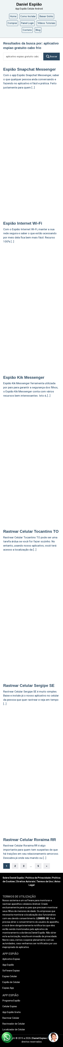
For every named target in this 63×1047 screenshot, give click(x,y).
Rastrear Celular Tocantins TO (31, 531)
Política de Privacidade (38, 877)
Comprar (12, 23)
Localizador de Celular (13, 1029)
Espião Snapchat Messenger (29, 69)
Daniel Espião (29, 4)
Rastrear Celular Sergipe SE (28, 685)
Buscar (53, 56)
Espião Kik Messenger (23, 377)
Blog (38, 30)
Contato (27, 30)
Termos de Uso (45, 881)
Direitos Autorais (25, 881)
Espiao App (8, 988)
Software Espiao (11, 970)
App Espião (8, 965)
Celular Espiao (9, 1006)
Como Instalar (28, 16)
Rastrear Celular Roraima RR (29, 839)
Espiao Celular (9, 976)
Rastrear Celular (10, 1018)
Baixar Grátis (46, 16)
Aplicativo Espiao (11, 959)
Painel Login (27, 23)
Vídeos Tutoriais (46, 23)
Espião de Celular (11, 982)
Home (13, 16)
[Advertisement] (31, 124)
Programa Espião (11, 1000)
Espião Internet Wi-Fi (22, 223)
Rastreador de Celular (13, 1023)
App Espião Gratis (11, 1012)
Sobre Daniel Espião (13, 877)
